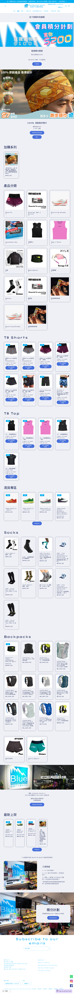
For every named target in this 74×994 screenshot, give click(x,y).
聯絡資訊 (61, 988)
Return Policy (44, 962)
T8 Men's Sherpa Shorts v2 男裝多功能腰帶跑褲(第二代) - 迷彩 (63, 393)
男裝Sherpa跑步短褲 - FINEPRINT (11, 360)
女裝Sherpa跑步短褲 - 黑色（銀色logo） (28, 392)
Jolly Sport (33, 758)
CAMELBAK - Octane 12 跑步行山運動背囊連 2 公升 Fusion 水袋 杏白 (45, 692)
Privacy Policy (44, 970)
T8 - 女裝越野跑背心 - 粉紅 (45, 438)
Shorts (8, 212)
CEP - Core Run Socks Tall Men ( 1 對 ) (11, 590)
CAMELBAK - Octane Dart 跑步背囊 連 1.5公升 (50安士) (10, 720)
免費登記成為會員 (37, 132)
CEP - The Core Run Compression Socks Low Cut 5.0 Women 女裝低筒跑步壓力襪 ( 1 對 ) (63, 589)
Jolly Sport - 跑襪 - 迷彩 (27, 585)
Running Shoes (58, 212)
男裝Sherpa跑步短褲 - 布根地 (62, 356)
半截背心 (30, 242)
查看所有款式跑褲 (37, 804)
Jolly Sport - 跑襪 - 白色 (10, 554)
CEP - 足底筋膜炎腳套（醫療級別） (28, 557)
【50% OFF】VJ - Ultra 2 (27, 509)
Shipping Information (48, 965)
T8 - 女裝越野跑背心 (62, 434)
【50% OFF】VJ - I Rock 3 (32, 830)
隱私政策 (39, 988)
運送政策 (56, 988)
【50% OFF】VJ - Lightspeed (45, 509)
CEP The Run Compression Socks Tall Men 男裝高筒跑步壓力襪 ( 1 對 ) (45, 556)
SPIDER (9, 758)
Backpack (33, 270)
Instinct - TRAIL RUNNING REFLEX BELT (10, 659)
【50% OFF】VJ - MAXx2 (20, 831)
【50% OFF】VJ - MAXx (9, 831)
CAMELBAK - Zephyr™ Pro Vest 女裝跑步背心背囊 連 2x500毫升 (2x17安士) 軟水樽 (28, 723)
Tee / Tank (56, 242)
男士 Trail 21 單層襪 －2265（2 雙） (45, 585)
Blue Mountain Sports (16, 988)
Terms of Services (46, 968)
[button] (5, 6)
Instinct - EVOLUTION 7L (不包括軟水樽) (45, 659)
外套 (6, 270)
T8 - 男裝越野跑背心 (10, 434)
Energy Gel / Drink (34, 213)
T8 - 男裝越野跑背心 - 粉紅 (28, 438)
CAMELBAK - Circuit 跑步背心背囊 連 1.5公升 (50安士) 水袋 (46, 720)
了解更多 (37, 64)
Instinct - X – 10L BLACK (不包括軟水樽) (28, 659)
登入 (37, 137)
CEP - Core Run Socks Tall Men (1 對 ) (10, 622)
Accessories (11, 242)
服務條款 (50, 988)
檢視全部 (37, 523)
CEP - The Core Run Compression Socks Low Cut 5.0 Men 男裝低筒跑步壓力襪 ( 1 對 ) (62, 557)
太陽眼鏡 (53, 270)
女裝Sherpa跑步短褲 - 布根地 (45, 359)
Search (41, 960)
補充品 (30, 298)
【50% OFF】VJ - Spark (10, 509)
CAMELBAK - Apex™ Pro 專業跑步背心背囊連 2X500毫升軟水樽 (11, 692)
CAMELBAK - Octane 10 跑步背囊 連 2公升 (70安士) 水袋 (62, 692)
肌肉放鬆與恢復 (55, 298)
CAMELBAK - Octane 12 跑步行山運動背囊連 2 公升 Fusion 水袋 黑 (28, 692)
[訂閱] (49, 948)
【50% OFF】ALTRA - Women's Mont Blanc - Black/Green (62, 511)
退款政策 (45, 988)
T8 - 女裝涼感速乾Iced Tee (10, 469)
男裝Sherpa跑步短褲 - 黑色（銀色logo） (11, 392)
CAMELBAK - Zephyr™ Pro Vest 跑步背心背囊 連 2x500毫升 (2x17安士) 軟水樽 (62, 664)
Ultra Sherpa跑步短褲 (45, 391)
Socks (8, 298)
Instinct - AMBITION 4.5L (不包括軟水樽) (63, 719)
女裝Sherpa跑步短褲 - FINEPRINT (28, 360)
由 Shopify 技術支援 (30, 988)
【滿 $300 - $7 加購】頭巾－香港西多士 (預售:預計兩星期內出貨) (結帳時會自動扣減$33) (11, 170)
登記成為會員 (53, 917)
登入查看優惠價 (11, 367)
